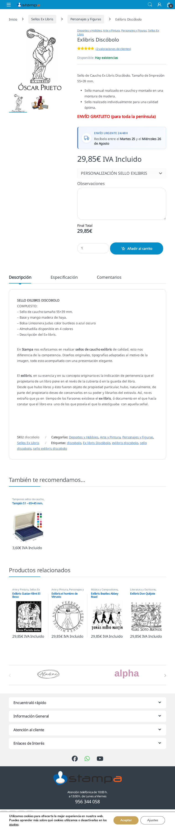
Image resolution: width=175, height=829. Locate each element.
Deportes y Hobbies (89, 30)
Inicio (13, 19)
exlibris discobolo (125, 443)
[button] (121, 173)
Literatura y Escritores (143, 589)
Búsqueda (149, 4)
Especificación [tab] (64, 277)
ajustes (13, 825)
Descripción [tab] (20, 277)
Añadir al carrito (139, 248)
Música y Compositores (104, 589)
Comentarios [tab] (109, 277)
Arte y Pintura (111, 30)
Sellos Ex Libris (42, 19)
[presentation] (165, 675)
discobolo (74, 443)
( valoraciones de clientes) (113, 49)
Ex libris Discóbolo (96, 443)
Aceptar (126, 820)
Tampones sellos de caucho (28, 499)
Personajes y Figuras (85, 19)
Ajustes (152, 820)
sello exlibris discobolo (50, 448)
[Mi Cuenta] (159, 4)
